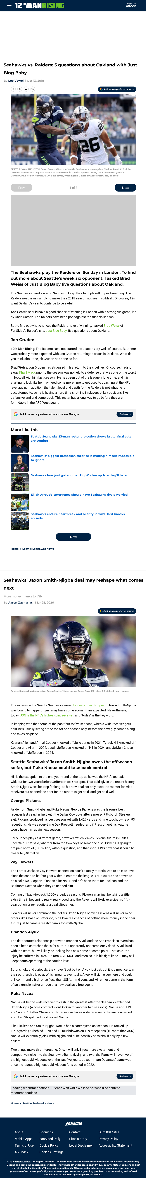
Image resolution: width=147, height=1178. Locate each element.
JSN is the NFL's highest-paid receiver (47, 715)
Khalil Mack (27, 372)
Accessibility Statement (115, 1145)
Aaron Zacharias (20, 602)
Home (15, 548)
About (19, 1132)
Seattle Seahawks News (38, 548)
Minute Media (22, 1161)
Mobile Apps (23, 1139)
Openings (46, 1132)
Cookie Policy (48, 1145)
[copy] (32, 89)
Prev (21, 188)
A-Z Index (21, 1152)
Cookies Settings (51, 1152)
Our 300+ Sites (109, 1132)
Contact (74, 1132)
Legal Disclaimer (81, 1145)
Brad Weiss (112, 325)
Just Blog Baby (56, 330)
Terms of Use (24, 1145)
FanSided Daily (50, 1139)
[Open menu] (9, 5)
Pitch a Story (78, 1139)
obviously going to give (88, 705)
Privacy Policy (108, 1139)
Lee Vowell (16, 80)
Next (125, 188)
